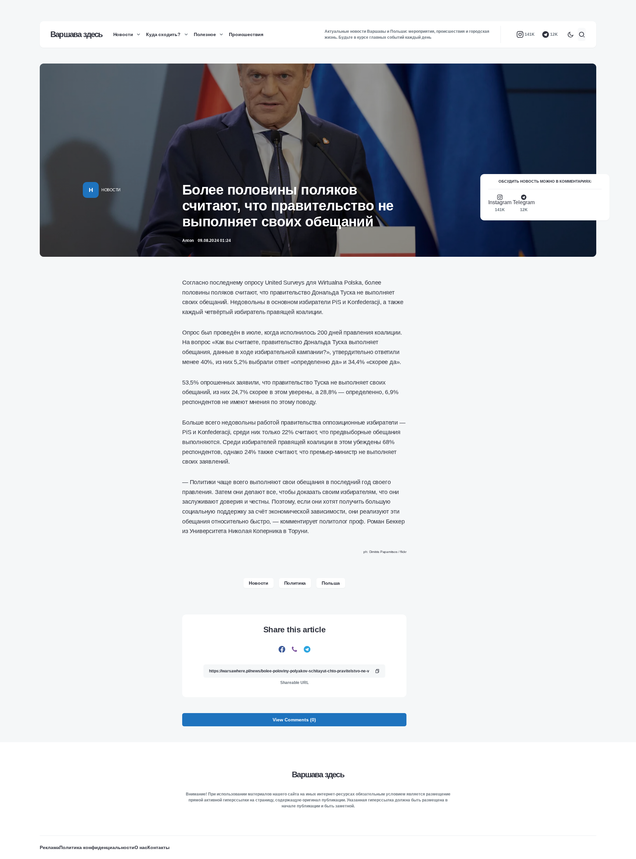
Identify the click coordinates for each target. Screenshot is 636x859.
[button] (570, 34)
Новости (111, 190)
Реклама (49, 847)
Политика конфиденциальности (96, 847)
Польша (331, 583)
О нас (140, 847)
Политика (295, 583)
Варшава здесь (76, 34)
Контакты (158, 847)
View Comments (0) (294, 719)
